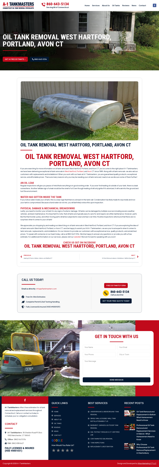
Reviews (125, 5)
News (134, 5)
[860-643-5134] (106, 293)
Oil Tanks (116, 5)
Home (87, 5)
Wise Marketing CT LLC (147, 463)
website (77, 237)
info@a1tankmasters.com (46, 289)
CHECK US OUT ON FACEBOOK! (79, 242)
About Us (106, 5)
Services (96, 5)
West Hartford (70, 171)
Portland (80, 171)
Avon (89, 171)
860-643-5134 (57, 4)
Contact (142, 5)
